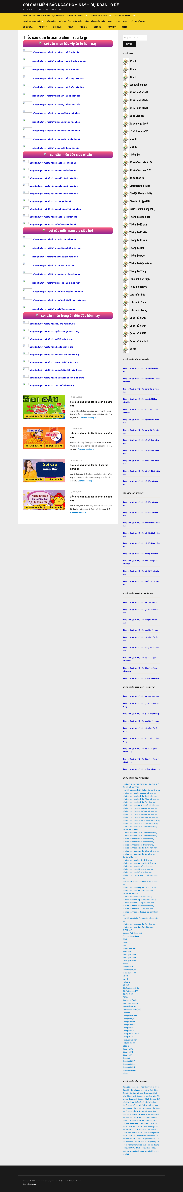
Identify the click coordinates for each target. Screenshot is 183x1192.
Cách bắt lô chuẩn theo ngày (134, 1087)
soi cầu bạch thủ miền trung (145, 1142)
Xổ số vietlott (128, 967)
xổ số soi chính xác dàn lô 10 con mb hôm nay (140, 823)
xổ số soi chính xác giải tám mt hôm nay (138, 869)
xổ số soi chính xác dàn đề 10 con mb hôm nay (140, 817)
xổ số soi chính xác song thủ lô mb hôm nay (139, 854)
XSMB (110, 21)
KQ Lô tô (97, 27)
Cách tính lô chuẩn (152, 1087)
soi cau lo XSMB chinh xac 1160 (138, 1130)
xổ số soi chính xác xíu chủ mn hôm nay (138, 927)
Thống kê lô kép (138, 240)
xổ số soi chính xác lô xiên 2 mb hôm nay (138, 839)
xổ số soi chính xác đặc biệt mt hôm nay (138, 866)
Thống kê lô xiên (138, 232)
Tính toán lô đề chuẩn (95, 21)
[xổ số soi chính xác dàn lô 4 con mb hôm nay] (44, 500)
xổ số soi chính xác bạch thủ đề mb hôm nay (140, 796)
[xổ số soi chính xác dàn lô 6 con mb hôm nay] (44, 407)
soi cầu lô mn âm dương (149, 1145)
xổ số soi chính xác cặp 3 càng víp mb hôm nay (141, 805)
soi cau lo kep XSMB (146, 1123)
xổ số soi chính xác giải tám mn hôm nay (138, 906)
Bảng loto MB (128, 1049)
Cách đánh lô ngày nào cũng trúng (136, 1090)
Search (129, 44)
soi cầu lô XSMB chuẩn (131, 1148)
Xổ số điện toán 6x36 (140, 162)
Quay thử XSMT (138, 333)
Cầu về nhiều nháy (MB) (142, 209)
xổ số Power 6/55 (138, 131)
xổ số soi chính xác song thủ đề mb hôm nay (140, 848)
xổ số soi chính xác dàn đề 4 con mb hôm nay (140, 808)
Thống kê (84, 27)
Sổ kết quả (27, 27)
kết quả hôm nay (138, 21)
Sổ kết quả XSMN (138, 100)
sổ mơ (124, 27)
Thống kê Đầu (137, 247)
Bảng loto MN (128, 1055)
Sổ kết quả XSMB (138, 92)
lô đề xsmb (153, 1117)
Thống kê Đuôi (137, 255)
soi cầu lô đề (145, 1148)
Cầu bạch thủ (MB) (139, 185)
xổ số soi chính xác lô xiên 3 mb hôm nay (138, 842)
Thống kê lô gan (138, 224)
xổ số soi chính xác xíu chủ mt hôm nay (138, 891)
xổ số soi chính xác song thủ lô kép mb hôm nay (141, 851)
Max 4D (133, 146)
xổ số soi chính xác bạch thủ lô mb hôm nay (139, 802)
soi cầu (132, 1139)
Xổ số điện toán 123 (140, 170)
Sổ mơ (132, 348)
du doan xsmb (131, 1099)
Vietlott (43, 27)
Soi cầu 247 (151, 1139)
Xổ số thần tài (136, 177)
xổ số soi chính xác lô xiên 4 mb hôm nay (138, 845)
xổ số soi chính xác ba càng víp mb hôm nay (139, 793)
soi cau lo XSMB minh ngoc (145, 1133)
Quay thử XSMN (138, 325)
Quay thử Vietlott (138, 341)
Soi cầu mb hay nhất (76, 16)
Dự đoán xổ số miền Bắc (135, 1111)
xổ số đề (126, 1154)
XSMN (117, 21)
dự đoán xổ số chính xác (135, 1108)
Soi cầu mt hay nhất (124, 16)
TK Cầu (70, 27)
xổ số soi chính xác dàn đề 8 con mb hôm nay (140, 814)
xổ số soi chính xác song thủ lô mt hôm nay (139, 888)
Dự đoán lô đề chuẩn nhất (70, 21)
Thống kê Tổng (137, 271)
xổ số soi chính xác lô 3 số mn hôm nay (138, 909)
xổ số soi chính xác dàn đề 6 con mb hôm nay (140, 811)
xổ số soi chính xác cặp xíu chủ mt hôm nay (139, 863)
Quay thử (111, 27)
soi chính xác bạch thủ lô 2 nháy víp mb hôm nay (141, 790)
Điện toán (57, 27)
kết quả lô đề (150, 1111)
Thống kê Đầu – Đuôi (140, 263)
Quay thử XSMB (137, 317)
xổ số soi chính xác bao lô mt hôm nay (137, 860)
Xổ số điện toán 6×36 (131, 988)
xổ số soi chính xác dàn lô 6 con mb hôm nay (140, 833)
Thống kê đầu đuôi (139, 216)
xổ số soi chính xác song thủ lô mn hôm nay (139, 924)
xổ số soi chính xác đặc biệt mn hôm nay (138, 903)
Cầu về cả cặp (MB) (140, 201)
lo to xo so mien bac (140, 1114)
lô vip (135, 1117)
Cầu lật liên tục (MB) (140, 193)
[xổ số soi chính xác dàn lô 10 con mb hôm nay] (44, 470)
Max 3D (133, 139)
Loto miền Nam (137, 302)
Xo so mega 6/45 (138, 123)
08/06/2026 (77, 397)
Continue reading (88, 418)
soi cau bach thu (138, 1120)
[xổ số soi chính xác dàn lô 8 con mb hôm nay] (44, 438)
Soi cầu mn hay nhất (32, 21)
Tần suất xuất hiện (139, 279)
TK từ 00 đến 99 (138, 286)
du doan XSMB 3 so (145, 1099)
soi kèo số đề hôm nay (150, 1151)
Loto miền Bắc (137, 294)
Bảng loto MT (128, 1052)
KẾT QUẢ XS (51, 21)
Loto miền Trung (138, 310)
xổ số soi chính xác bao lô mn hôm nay (137, 897)
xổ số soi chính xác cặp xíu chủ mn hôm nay (139, 900)
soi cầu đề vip (136, 1151)
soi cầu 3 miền (141, 1139)
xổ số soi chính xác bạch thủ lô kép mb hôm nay (141, 799)
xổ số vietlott (136, 115)
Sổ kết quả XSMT (138, 108)
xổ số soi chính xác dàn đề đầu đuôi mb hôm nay (141, 820)
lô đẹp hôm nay (143, 1117)
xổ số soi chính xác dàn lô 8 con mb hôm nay (140, 836)
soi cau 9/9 (127, 1120)
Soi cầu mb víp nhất (99, 16)
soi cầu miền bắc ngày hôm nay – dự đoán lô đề (71, 5)
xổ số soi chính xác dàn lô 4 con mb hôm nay (140, 827)
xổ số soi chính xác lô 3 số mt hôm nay (137, 872)
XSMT (125, 21)
